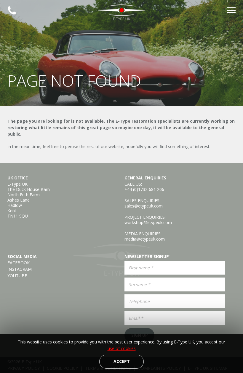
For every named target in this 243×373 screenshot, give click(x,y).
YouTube (17, 275)
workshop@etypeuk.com (148, 222)
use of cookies (122, 348)
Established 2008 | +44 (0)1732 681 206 (11, 10)
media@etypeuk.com (144, 239)
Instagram (19, 269)
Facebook (18, 262)
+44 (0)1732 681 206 (144, 189)
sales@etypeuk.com (143, 206)
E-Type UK (121, 12)
